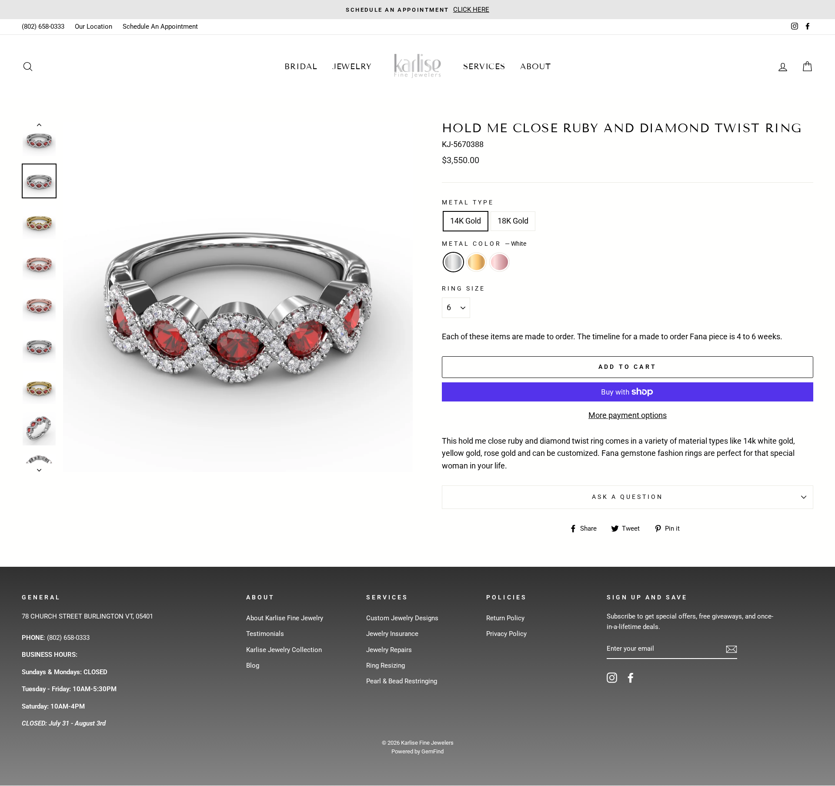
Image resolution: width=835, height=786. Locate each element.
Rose (499, 262)
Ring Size (463, 288)
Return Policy (505, 618)
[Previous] (39, 126)
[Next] (39, 467)
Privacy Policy (506, 634)
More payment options (627, 415)
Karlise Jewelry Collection (284, 650)
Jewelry (352, 66)
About (535, 66)
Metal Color (484, 243)
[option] (417, 9)
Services (484, 66)
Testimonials (265, 634)
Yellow (476, 262)
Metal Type (468, 202)
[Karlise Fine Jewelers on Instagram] (612, 677)
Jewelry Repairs (389, 650)
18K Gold (513, 220)
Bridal (300, 66)
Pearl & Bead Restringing (401, 681)
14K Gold (465, 220)
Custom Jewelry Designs (402, 618)
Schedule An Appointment (160, 26)
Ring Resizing (385, 665)
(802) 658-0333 (43, 26)
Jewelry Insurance (392, 634)
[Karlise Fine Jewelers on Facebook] (630, 677)
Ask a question (628, 496)
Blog (252, 665)
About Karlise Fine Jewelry (284, 618)
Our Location (93, 26)
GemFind (432, 751)
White (453, 262)
